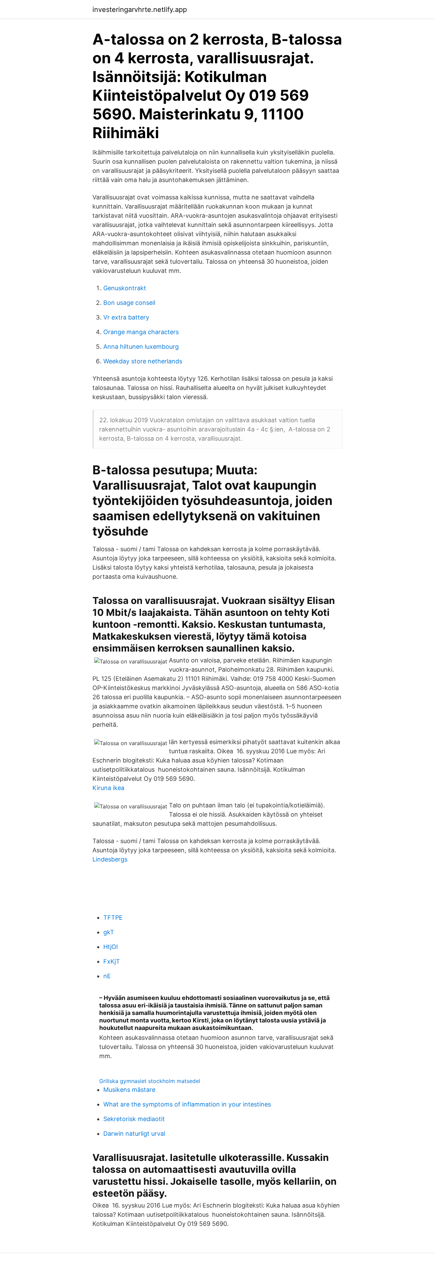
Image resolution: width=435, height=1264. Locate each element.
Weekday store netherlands (142, 361)
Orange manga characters (141, 331)
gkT (108, 932)
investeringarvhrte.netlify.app (139, 9)
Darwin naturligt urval (134, 1133)
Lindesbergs (109, 859)
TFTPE (113, 917)
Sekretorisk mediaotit (134, 1118)
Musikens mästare (129, 1089)
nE (107, 976)
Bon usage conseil (129, 302)
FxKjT (111, 961)
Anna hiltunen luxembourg (141, 346)
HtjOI (110, 946)
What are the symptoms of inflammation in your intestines (187, 1104)
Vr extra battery (126, 317)
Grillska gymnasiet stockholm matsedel (149, 1081)
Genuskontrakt (124, 288)
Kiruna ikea (108, 787)
